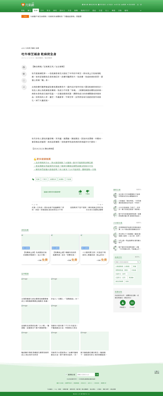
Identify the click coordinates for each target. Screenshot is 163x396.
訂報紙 (99, 389)
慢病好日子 (85, 10)
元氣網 (27, 48)
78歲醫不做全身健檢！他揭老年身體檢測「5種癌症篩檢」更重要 (56, 16)
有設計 (110, 4)
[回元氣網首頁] (29, 4)
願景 (124, 4)
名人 (107, 10)
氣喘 (127, 281)
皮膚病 (61, 179)
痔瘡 (134, 266)
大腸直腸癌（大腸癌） (123, 266)
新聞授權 (65, 389)
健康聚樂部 (68, 383)
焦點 (23, 10)
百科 (42, 10)
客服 (59, 389)
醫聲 (76, 10)
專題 (113, 10)
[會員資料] (138, 4)
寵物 (126, 10)
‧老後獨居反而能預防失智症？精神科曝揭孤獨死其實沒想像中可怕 (63, 166)
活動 (120, 10)
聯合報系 (92, 389)
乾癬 (37, 179)
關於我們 (105, 389)
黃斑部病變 (119, 281)
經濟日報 (94, 4)
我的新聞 (131, 4)
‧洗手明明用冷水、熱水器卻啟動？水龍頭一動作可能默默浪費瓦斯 (63, 162)
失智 (69, 10)
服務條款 (72, 389)
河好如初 (102, 4)
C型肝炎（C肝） (121, 278)
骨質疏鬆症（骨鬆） (122, 270)
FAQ (56, 389)
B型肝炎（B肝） (121, 274)
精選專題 (76, 383)
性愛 (100, 10)
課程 (55, 10)
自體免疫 (53, 179)
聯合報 (85, 4)
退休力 (62, 10)
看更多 (138, 189)
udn (22, 48)
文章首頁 (96, 383)
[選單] (141, 4)
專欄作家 (103, 383)
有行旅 (117, 4)
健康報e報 (71, 375)
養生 (29, 10)
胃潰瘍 (131, 278)
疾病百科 (83, 383)
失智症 (134, 270)
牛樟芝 (44, 179)
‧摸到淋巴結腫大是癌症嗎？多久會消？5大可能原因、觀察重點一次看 (65, 169)
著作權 (78, 389)
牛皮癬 (69, 179)
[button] (140, 10)
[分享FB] (23, 67)
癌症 (94, 10)
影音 (48, 10)
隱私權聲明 (85, 389)
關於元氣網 (60, 383)
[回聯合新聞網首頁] (23, 5)
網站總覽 (113, 389)
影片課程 (26, 248)
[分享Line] (23, 73)
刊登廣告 (50, 389)
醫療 (36, 10)
